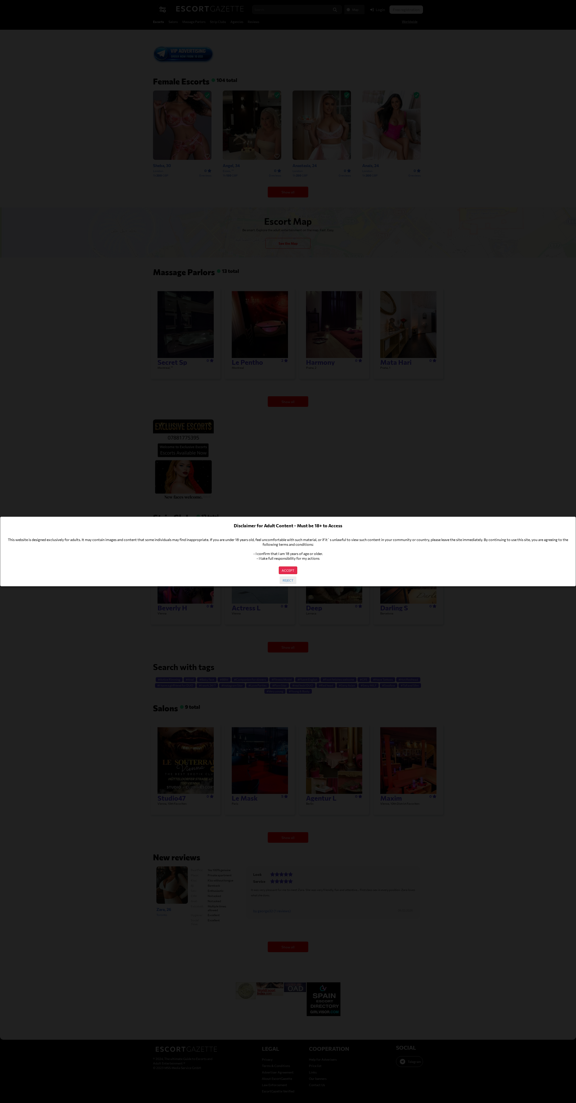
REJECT (288, 580)
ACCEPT (288, 570)
